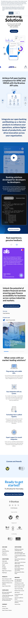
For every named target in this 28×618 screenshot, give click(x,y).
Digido (3, 565)
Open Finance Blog (19, 588)
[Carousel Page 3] (16, 351)
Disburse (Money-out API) (7, 580)
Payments (4, 553)
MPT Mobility (5, 563)
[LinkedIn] (9, 505)
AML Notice (17, 592)
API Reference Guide (19, 583)
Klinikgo (4, 566)
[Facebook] (12, 505)
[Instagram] (15, 505)
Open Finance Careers (7, 610)
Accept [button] (11, 13)
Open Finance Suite (6, 586)
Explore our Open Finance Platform (14, 494)
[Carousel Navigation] (14, 245)
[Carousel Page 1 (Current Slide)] (6, 351)
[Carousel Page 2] (11, 351)
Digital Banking (5, 551)
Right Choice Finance (6, 570)
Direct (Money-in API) (6, 578)
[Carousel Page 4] (22, 351)
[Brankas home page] (14, 501)
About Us (4, 606)
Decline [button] (16, 13)
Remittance (4, 554)
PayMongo (4, 572)
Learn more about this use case (11, 306)
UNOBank (4, 568)
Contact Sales (5, 608)
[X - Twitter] (18, 505)
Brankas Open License (19, 590)
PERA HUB (4, 561)
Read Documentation (14, 229)
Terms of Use (17, 604)
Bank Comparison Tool (19, 586)
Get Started (14, 31)
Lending (4, 549)
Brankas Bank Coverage (20, 584)
